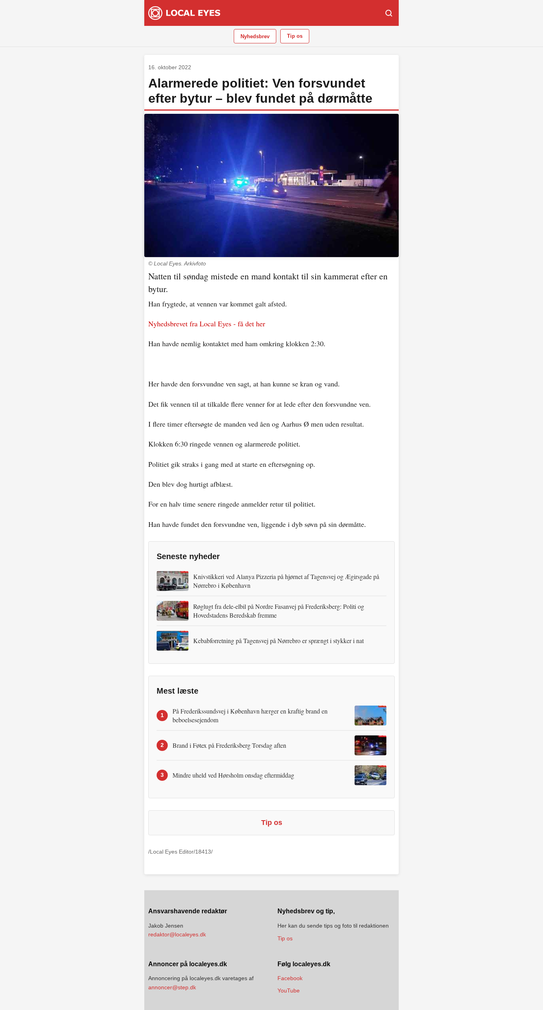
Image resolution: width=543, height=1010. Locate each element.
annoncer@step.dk (172, 987)
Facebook (290, 978)
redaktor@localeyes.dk (177, 934)
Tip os (295, 36)
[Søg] (389, 13)
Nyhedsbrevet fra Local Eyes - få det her (206, 323)
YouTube (288, 990)
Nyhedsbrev (255, 36)
